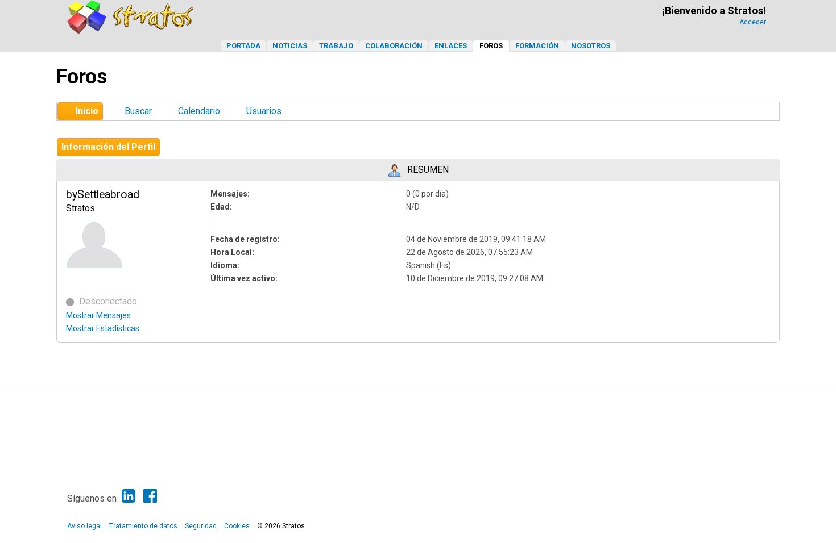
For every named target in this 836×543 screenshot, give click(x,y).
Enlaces (450, 45)
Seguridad (201, 526)
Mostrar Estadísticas (102, 328)
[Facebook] (150, 496)
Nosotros (590, 45)
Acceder (752, 22)
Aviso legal (84, 526)
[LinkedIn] (128, 496)
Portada (243, 45)
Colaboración (394, 45)
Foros (491, 45)
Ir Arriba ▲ (743, 402)
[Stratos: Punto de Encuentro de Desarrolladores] (130, 31)
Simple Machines (427, 401)
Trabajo (336, 45)
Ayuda (713, 402)
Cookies (237, 526)
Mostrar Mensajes (98, 315)
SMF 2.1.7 (344, 401)
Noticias (289, 45)
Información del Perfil (108, 146)
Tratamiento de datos (143, 526)
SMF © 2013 (382, 401)
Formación (537, 45)
